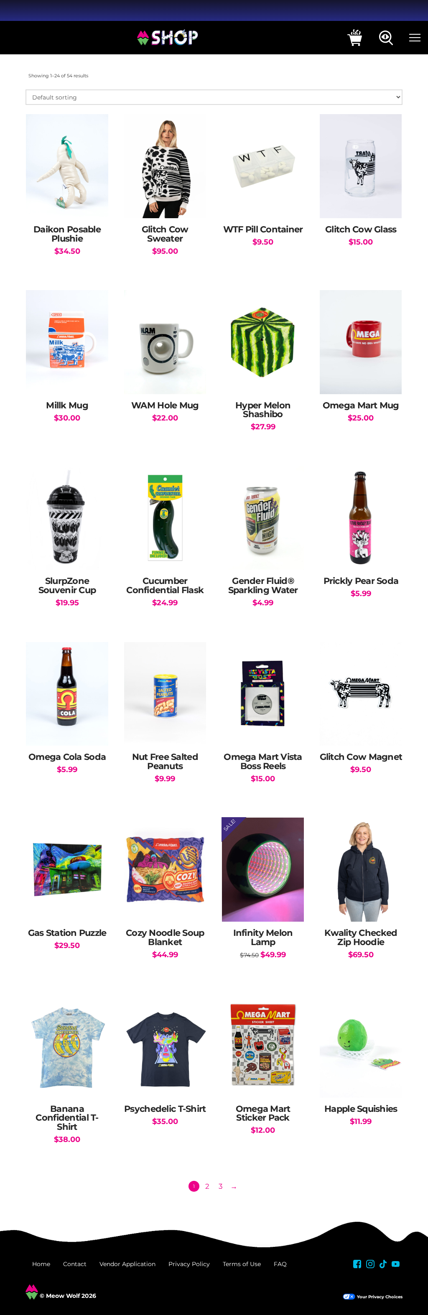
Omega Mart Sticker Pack (263, 1113)
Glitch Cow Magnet (361, 757)
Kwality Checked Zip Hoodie (360, 937)
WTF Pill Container (263, 229)
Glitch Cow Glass (360, 229)
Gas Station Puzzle (67, 933)
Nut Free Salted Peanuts (165, 761)
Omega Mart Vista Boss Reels (263, 761)
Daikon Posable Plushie (67, 234)
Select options (165, 203)
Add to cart (67, 203)
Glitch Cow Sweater (165, 234)
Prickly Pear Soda (361, 581)
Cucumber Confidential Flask (165, 585)
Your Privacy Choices (380, 1297)
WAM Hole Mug (165, 405)
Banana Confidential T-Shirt (67, 1117)
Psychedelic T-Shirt (165, 1108)
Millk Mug (67, 405)
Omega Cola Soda (67, 757)
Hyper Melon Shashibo (262, 410)
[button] (354, 37)
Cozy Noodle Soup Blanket (165, 937)
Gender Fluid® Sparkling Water (263, 585)
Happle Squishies (360, 1108)
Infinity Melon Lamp (263, 937)
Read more (361, 555)
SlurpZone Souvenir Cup (67, 585)
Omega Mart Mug (361, 405)
